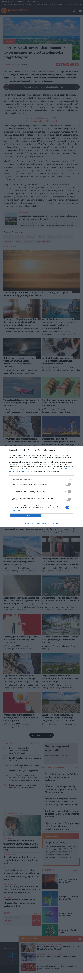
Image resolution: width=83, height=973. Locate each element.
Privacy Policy (53, 523)
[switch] (68, 484)
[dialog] (41, 486)
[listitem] (41, 479)
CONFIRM (26, 515)
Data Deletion (29, 523)
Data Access (41, 523)
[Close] (79, 450)
